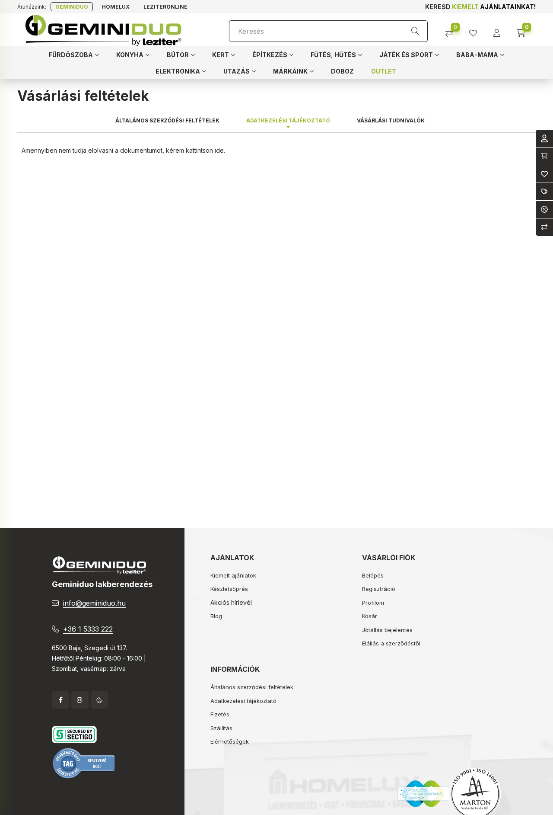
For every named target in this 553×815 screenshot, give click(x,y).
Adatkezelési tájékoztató (243, 700)
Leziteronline (165, 6)
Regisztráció (378, 588)
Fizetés (219, 714)
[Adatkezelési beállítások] (99, 700)
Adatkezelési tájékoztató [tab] (288, 120)
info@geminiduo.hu (94, 603)
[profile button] (476, 30)
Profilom (373, 602)
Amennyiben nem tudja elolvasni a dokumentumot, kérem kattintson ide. (123, 150)
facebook (60, 700)
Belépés (373, 575)
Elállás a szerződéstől (391, 643)
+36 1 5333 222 (88, 629)
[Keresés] (415, 31)
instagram (80, 700)
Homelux (116, 6)
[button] (74, 54)
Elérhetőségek (229, 741)
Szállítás (221, 728)
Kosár (369, 616)
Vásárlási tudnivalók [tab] (391, 120)
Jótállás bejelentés (387, 629)
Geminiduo (71, 6)
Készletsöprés (229, 588)
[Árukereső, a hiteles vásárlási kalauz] (84, 763)
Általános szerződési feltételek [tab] (167, 120)
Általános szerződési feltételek (251, 686)
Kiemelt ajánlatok (233, 575)
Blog (216, 616)
